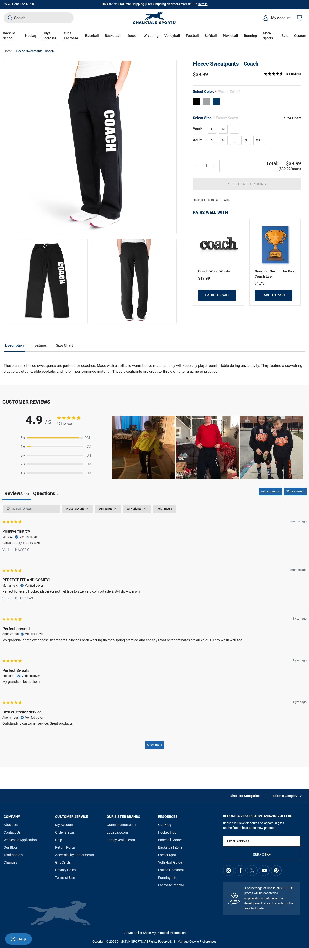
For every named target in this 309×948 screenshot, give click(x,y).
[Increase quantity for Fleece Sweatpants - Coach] (214, 166)
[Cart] (299, 18)
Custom (300, 36)
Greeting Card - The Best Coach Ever (275, 274)
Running (250, 36)
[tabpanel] (154, 629)
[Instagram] (228, 870)
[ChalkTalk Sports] (155, 18)
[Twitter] (252, 870)
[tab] (45, 494)
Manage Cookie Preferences (197, 941)
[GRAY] (206, 101)
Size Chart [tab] (64, 345)
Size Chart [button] (292, 118)
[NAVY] (216, 101)
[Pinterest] (276, 870)
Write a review (295, 491)
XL (246, 140)
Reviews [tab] (16, 493)
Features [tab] (40, 345)
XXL (259, 140)
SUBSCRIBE (262, 855)
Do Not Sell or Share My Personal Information (154, 933)
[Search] (10, 17)
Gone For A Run (23, 4)
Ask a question (270, 491)
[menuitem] (277, 18)
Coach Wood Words (214, 271)
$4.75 (259, 283)
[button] (31, 36)
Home (8, 51)
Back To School (9, 35)
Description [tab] (14, 345)
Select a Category (285, 796)
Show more (154, 744)
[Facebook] (240, 870)
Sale (284, 36)
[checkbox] (164, 509)
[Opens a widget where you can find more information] (18, 939)
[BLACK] (196, 101)
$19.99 (204, 278)
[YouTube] (264, 870)
